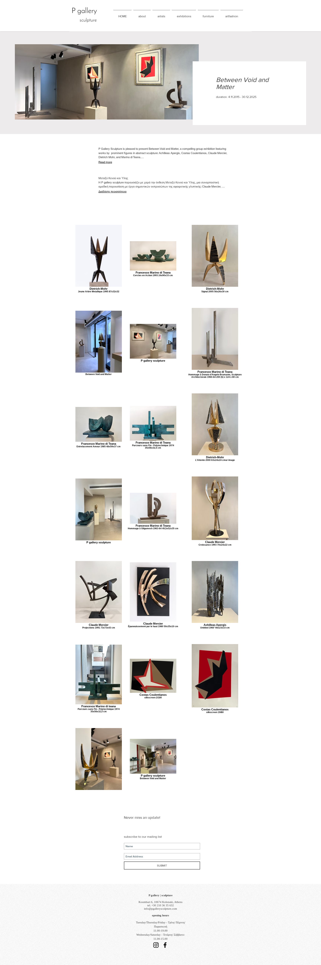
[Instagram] (156, 945)
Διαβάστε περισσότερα (112, 191)
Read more (105, 162)
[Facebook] (165, 945)
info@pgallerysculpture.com (160, 908)
